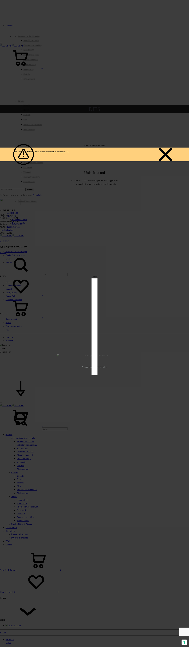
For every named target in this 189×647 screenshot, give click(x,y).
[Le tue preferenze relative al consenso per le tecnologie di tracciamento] (184, 642)
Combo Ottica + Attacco (27, 201)
